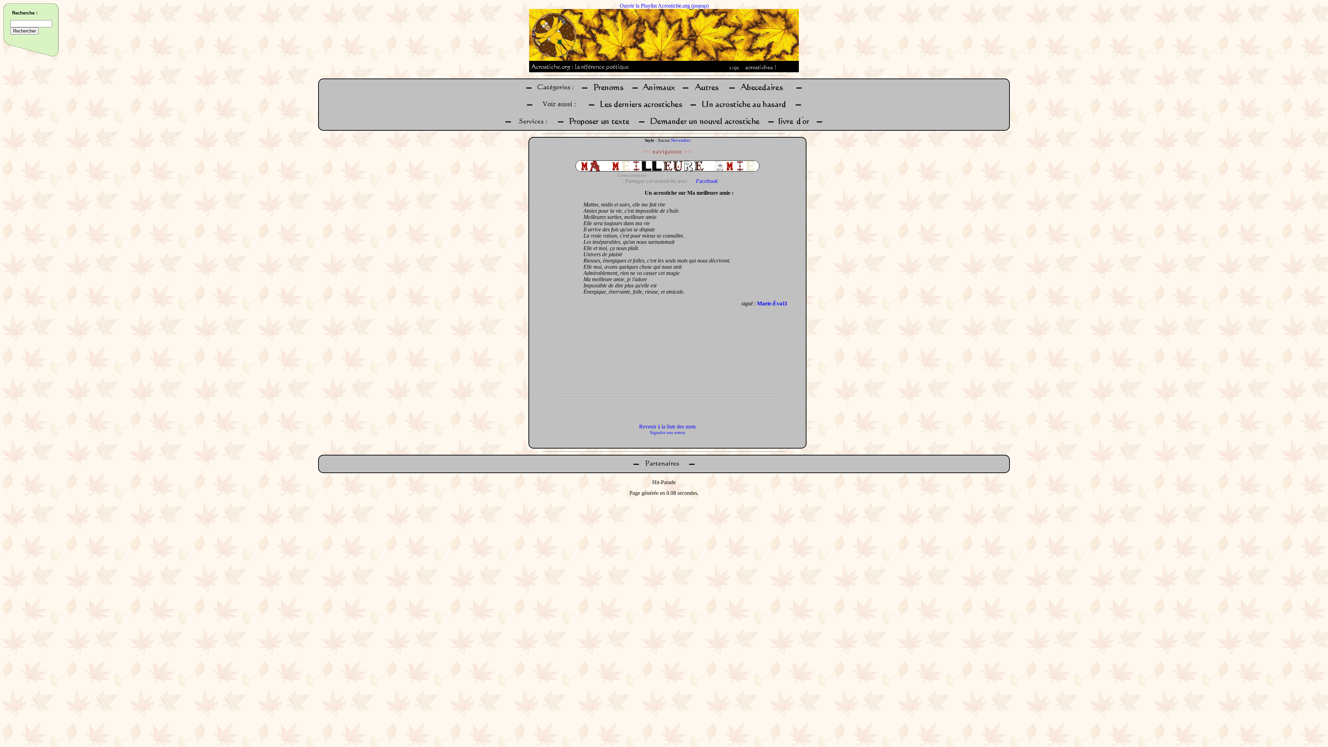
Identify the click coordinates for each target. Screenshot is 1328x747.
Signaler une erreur (667, 432)
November (680, 140)
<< (647, 152)
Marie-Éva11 (772, 303)
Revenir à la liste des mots (667, 427)
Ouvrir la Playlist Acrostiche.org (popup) (664, 6)
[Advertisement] (554, 290)
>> (688, 152)
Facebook (707, 181)
